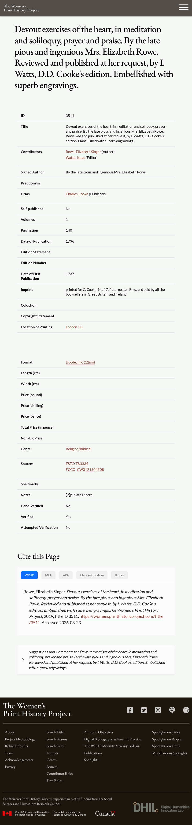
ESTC (70, 463)
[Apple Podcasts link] (172, 711)
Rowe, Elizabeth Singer (83, 152)
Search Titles (56, 732)
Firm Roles (54, 780)
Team (9, 752)
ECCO (70, 469)
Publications (93, 752)
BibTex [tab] (119, 575)
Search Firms (55, 745)
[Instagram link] (158, 711)
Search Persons (57, 739)
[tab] (91, 575)
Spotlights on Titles (166, 732)
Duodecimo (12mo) (80, 362)
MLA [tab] (48, 575)
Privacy (10, 766)
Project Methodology (20, 739)
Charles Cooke (77, 194)
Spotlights (91, 759)
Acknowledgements (19, 759)
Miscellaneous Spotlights (169, 752)
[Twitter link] (144, 711)
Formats (52, 752)
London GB (74, 327)
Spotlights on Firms (166, 745)
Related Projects (16, 745)
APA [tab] (66, 575)
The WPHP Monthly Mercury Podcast (111, 745)
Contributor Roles (60, 773)
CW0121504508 (90, 469)
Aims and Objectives (98, 732)
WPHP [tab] (29, 575)
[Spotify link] (186, 711)
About (9, 732)
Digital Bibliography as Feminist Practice (112, 739)
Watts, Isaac (75, 157)
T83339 (82, 463)
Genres (51, 759)
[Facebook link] (130, 711)
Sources (52, 766)
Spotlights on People (166, 739)
